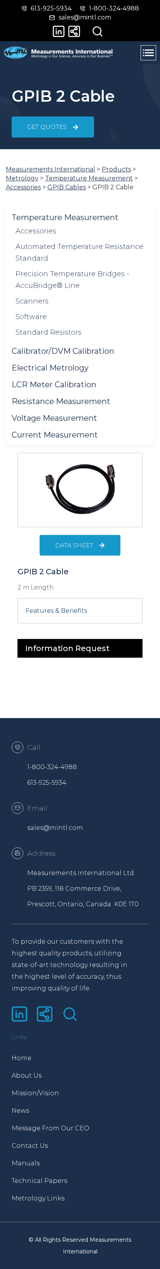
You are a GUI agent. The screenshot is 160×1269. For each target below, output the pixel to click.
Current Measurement (55, 434)
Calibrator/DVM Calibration (63, 351)
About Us (27, 1075)
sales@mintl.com (55, 827)
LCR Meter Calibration (54, 384)
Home (21, 1058)
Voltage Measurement (54, 418)
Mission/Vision (35, 1093)
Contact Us (30, 1145)
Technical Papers (39, 1180)
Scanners (32, 301)
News (20, 1110)
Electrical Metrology (50, 367)
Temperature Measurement (65, 217)
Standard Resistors (49, 332)
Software (31, 316)
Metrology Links (38, 1198)
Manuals (26, 1163)
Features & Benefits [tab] (56, 610)
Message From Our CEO (46, 1128)
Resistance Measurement (61, 401)
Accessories (36, 231)
